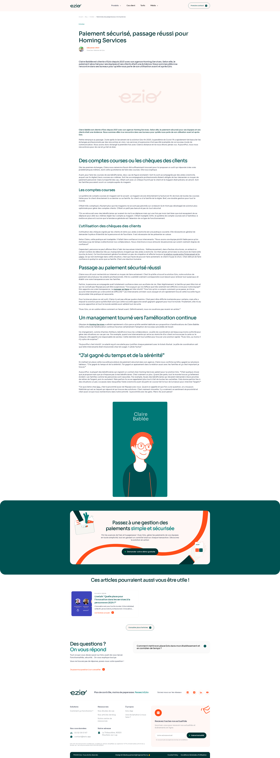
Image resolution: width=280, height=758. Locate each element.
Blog (86, 17)
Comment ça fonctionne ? (81, 711)
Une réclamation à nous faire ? (135, 716)
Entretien (92, 17)
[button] (116, 5)
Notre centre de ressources (105, 719)
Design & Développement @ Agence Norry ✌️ (132, 755)
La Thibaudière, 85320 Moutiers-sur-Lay (112, 733)
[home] (75, 5)
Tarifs (142, 5)
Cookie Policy (173, 755)
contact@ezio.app (82, 736)
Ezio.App (129, 711)
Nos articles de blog (107, 715)
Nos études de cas (106, 711)
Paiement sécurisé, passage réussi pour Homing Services (111, 17)
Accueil (81, 17)
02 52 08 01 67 (80, 733)
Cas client (131, 5)
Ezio (98, 387)
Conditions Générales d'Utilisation (193, 755)
